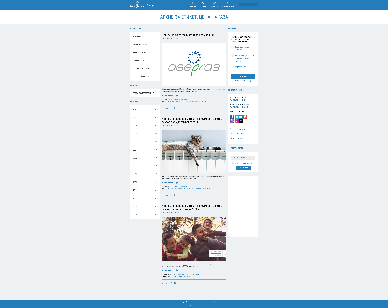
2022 (135, 141)
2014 (135, 206)
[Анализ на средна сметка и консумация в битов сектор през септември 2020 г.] (194, 239)
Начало (193, 6)
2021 (135, 150)
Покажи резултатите (241, 81)
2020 (135, 158)
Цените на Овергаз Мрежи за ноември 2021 (189, 35)
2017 (135, 182)
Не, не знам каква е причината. (242, 48)
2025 (135, 117)
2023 (135, 133)
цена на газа (181, 101)
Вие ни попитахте (140, 44)
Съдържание (228, 6)
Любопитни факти (140, 61)
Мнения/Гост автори (141, 53)
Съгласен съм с (242, 163)
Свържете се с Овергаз (194, 302)
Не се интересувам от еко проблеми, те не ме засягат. (244, 58)
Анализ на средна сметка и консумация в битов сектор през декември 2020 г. (192, 120)
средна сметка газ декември (192, 188)
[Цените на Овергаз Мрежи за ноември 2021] (194, 64)
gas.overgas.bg (238, 138)
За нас (203, 6)
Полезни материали (193, 274)
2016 (135, 190)
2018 (135, 174)
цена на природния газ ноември (196, 101)
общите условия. (247, 163)
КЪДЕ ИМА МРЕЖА (238, 134)
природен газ (172, 101)
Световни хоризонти (141, 77)
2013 (135, 214)
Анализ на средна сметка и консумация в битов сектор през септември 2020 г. (192, 207)
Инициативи (138, 36)
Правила (214, 6)
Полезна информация (141, 69)
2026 (135, 109)
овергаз (170, 188)
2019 (135, 166)
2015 (135, 198)
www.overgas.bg (178, 302)
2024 (135, 125)
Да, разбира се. (240, 67)
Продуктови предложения (143, 93)
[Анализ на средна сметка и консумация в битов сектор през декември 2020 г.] (194, 152)
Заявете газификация (240, 129)
